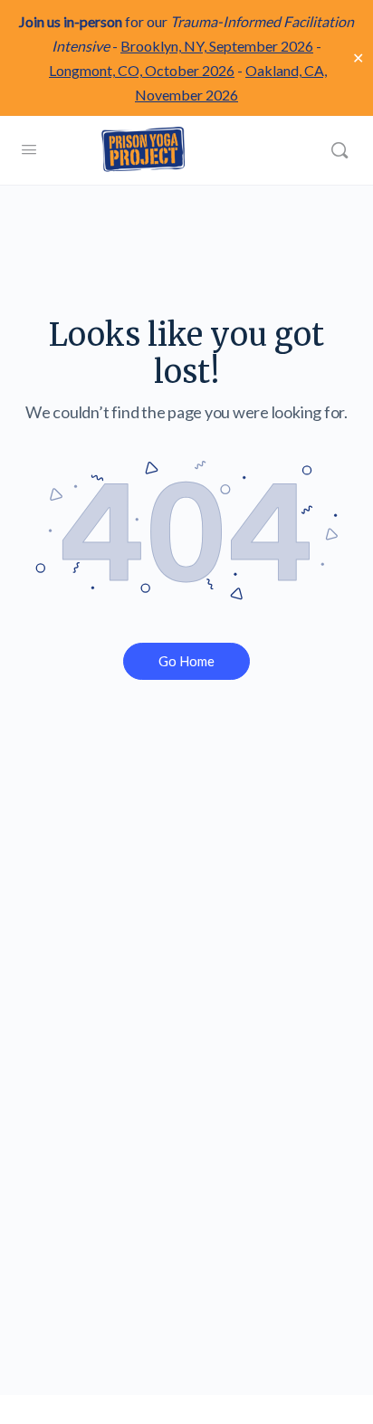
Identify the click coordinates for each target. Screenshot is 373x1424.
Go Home (186, 661)
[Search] (339, 150)
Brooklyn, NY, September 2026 (216, 45)
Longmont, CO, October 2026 (141, 70)
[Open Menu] (29, 148)
